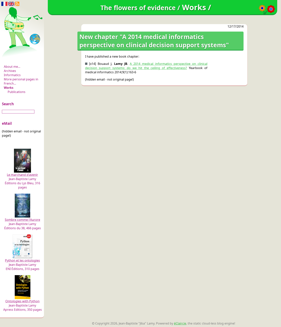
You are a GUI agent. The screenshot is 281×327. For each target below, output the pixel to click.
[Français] (4, 3)
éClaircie (180, 323)
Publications (16, 92)
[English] (11, 3)
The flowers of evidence (22, 56)
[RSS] (17, 3)
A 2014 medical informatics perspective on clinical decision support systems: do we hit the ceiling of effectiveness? (146, 66)
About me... (12, 66)
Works (8, 88)
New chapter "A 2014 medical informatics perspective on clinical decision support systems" (154, 41)
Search (8, 103)
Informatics (12, 75)
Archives (10, 71)
